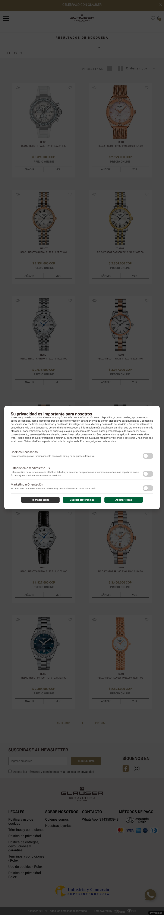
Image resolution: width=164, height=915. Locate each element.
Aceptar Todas (123, 499)
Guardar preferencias (82, 499)
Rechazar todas (40, 499)
